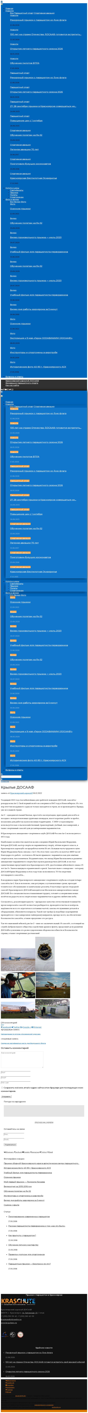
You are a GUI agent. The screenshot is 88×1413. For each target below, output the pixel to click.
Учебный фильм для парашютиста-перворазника (39, 251)
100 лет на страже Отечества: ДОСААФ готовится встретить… (45, 34)
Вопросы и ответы (14, 377)
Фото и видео (12, 199)
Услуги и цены (12, 188)
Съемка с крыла (11, 1205)
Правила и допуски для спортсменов (26, 1254)
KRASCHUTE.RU (20, 1396)
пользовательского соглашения (44, 1405)
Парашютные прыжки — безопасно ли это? (29, 1264)
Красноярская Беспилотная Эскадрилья (33, 178)
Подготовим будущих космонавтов (30, 163)
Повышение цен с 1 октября (26, 120)
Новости (10, 11)
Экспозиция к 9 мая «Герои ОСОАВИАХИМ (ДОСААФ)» (41, 338)
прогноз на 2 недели (44, 1122)
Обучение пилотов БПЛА (24, 63)
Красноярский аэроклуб (21, 793)
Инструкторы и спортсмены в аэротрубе (33, 352)
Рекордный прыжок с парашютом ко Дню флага (38, 20)
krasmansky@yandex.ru (11, 1319)
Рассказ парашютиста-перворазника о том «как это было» (36, 1226)
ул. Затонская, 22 (29, 1313)
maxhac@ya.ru (56, 1407)
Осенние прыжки (20, 208)
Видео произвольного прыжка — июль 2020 (36, 237)
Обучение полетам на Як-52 (26, 135)
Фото (12, 204)
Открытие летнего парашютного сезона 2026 (36, 48)
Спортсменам (17, 197)
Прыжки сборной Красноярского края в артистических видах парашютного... (41, 1163)
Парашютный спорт (19, 73)
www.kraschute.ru (9, 1323)
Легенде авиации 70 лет (24, 149)
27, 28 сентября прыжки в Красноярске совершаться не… (43, 106)
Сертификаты (16, 190)
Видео (13, 218)
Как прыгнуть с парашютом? (22, 1235)
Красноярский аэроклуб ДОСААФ (22, 381)
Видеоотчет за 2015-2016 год (18, 1186)
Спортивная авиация (20, 130)
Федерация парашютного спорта (22, 383)
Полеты (14, 195)
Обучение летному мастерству (23, 1245)
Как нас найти (12, 385)
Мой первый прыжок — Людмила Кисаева (24, 1182)
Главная (9, 8)
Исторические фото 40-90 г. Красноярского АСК (38, 366)
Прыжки (14, 193)
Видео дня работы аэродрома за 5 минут (34, 309)
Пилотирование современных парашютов (29, 1217)
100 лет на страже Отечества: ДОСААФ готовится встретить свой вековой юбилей (45, 1362)
